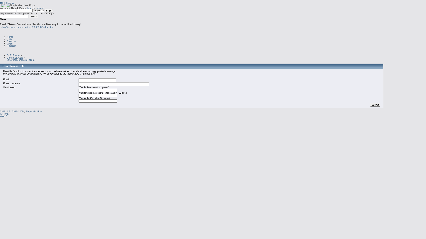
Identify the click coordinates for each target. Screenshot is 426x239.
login (29, 8)
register (39, 8)
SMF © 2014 (18, 111)
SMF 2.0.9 (5, 111)
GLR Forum (7, 3)
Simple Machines (34, 111)
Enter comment (11, 83)
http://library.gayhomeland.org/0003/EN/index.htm (27, 27)
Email (6, 79)
